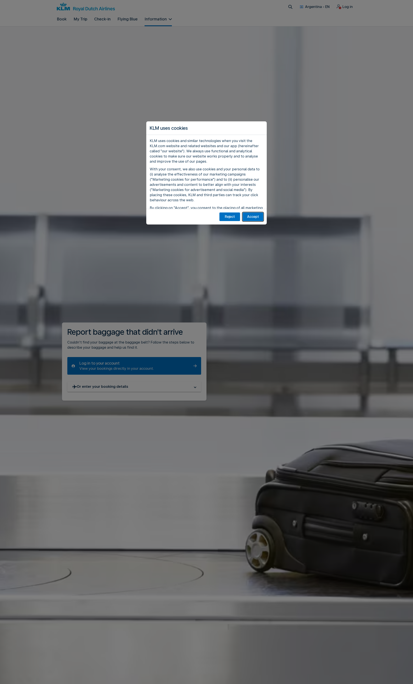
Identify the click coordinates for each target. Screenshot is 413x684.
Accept (253, 217)
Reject (230, 217)
